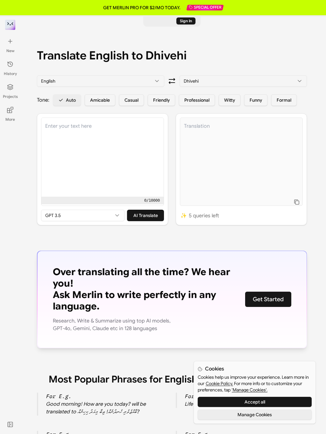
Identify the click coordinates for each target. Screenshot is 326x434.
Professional (196, 100)
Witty (229, 100)
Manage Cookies (254, 414)
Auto (71, 100)
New (10, 50)
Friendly (161, 100)
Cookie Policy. (219, 383)
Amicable (100, 100)
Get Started (268, 299)
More (10, 119)
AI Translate (145, 215)
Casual (131, 100)
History (10, 73)
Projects (10, 96)
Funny (256, 100)
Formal (284, 100)
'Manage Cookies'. (249, 390)
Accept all (254, 402)
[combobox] (100, 81)
